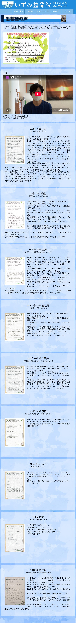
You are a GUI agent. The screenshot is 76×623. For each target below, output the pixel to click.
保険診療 (31, 11)
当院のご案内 (18, 11)
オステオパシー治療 (43, 12)
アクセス (67, 11)
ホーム (6, 11)
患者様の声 (55, 11)
